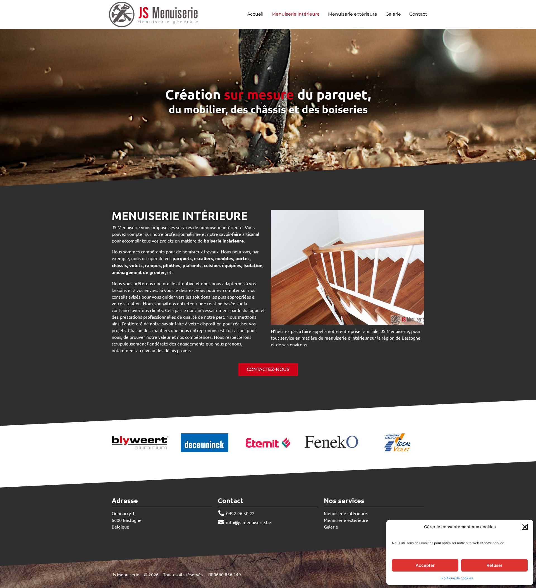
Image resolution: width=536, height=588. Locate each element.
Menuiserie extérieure (352, 14)
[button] (525, 527)
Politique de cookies (457, 578)
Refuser (494, 565)
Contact (418, 14)
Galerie (393, 14)
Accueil (255, 14)
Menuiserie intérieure (296, 14)
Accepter (425, 565)
